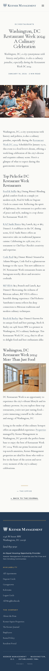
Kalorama (7, 590)
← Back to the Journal (24, 498)
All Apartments (9, 573)
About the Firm (9, 616)
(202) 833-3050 (10, 546)
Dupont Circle (9, 579)
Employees (7, 632)
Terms (30, 664)
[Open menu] (43, 6)
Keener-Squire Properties (13, 621)
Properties (41, 429)
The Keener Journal (11, 627)
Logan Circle (8, 595)
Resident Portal (9, 643)
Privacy (20, 664)
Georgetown (8, 584)
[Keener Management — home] (20, 5)
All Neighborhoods (11, 601)
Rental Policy (9, 638)
